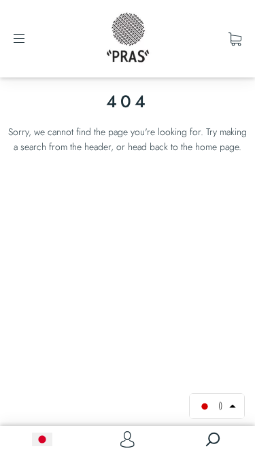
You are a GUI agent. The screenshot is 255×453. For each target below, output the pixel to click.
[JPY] (42, 439)
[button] (217, 406)
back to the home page (194, 146)
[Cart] (234, 39)
